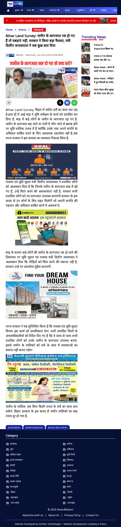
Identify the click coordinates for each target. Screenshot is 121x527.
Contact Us (92, 515)
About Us (53, 515)
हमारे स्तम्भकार (16, 459)
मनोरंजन (53, 10)
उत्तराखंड (70, 502)
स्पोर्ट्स (103, 10)
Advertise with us (33, 515)
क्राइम (67, 10)
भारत (42, 10)
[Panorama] (42, 295)
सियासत (69, 459)
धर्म (91, 10)
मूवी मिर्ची (70, 454)
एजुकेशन (80, 10)
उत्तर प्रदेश (14, 502)
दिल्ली (69, 491)
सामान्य (69, 481)
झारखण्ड (13, 497)
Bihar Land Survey (57, 427)
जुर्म (11, 449)
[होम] (13, 4)
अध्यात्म (69, 465)
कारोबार (13, 443)
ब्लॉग (68, 486)
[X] (60, 103)
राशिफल (70, 449)
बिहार (12, 491)
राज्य (29, 10)
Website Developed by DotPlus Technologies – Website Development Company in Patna (60, 523)
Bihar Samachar (34, 427)
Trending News (93, 37)
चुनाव (18, 10)
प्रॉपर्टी (12, 465)
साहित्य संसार (15, 454)
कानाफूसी (13, 486)
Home (9, 29)
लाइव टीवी (14, 475)
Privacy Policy (72, 515)
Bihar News (14, 427)
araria (22, 29)
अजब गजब (71, 470)
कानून (69, 475)
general (38, 29)
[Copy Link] (9, 103)
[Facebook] (67, 103)
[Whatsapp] (74, 103)
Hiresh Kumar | (31, 55)
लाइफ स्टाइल (15, 481)
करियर (69, 443)
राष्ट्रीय (69, 497)
